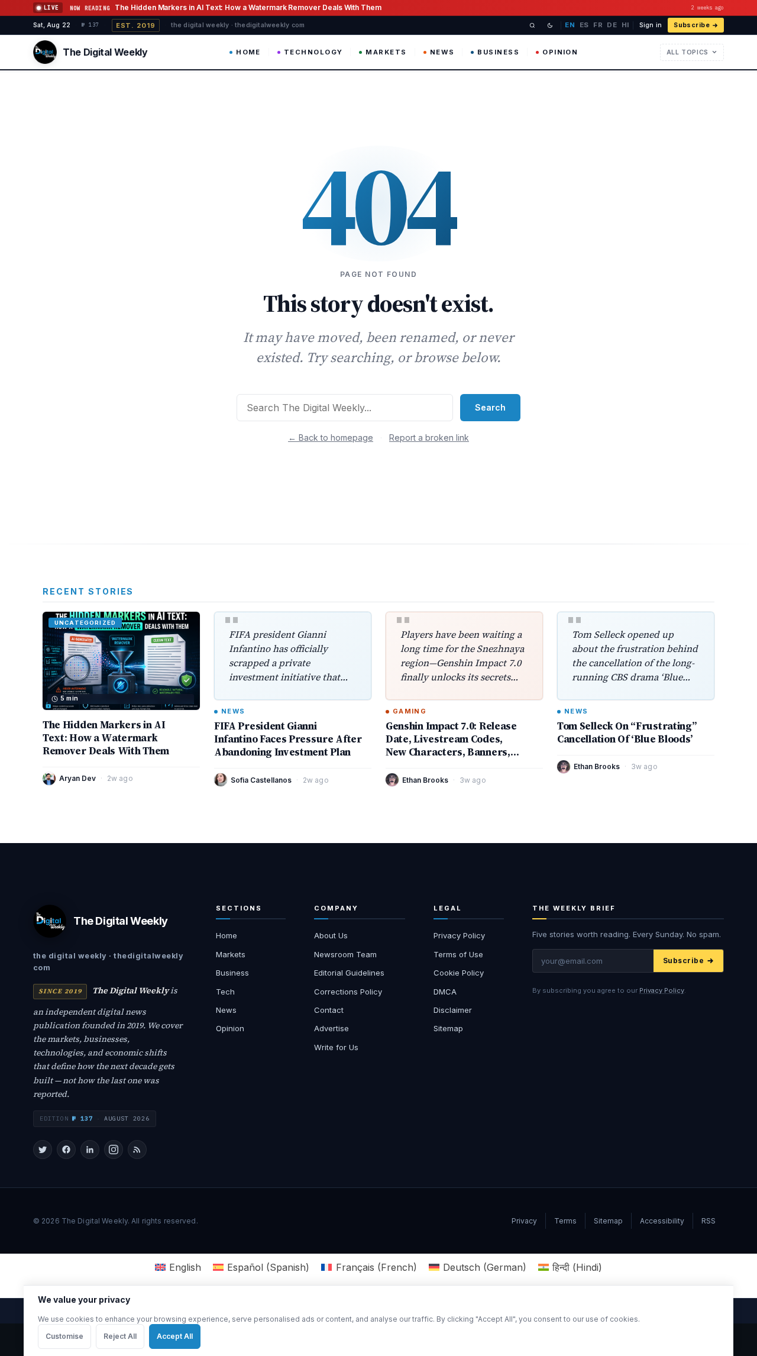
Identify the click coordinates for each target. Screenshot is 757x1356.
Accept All (175, 1336)
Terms (565, 1220)
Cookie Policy (459, 972)
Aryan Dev (77, 778)
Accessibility (662, 1220)
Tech (225, 991)
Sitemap (448, 1028)
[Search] (532, 25)
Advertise (331, 1028)
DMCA (445, 991)
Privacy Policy (459, 935)
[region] (378, 1320)
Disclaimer (453, 1010)
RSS (708, 1220)
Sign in (650, 25)
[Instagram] (113, 1149)
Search (490, 407)
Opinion (560, 52)
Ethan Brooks (425, 780)
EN (570, 25)
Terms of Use (458, 954)
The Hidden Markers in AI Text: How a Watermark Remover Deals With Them (106, 738)
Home (248, 52)
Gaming (409, 711)
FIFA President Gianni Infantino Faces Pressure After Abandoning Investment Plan (288, 739)
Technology (313, 52)
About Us (331, 935)
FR (598, 25)
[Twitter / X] (42, 1149)
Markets (385, 52)
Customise (64, 1336)
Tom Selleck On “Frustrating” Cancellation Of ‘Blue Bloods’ (626, 732)
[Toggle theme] (550, 25)
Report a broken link (429, 437)
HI (625, 25)
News (442, 52)
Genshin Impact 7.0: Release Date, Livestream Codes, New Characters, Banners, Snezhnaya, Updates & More (452, 745)
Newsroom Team (345, 954)
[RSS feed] (137, 1149)
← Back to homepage (330, 437)
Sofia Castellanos (261, 780)
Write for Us (336, 1047)
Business (498, 52)
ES (584, 25)
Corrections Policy (348, 991)
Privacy (524, 1220)
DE (612, 25)
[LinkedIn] (89, 1149)
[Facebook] (66, 1149)
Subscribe (692, 25)
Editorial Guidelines (349, 972)
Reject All (120, 1336)
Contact (329, 1010)
